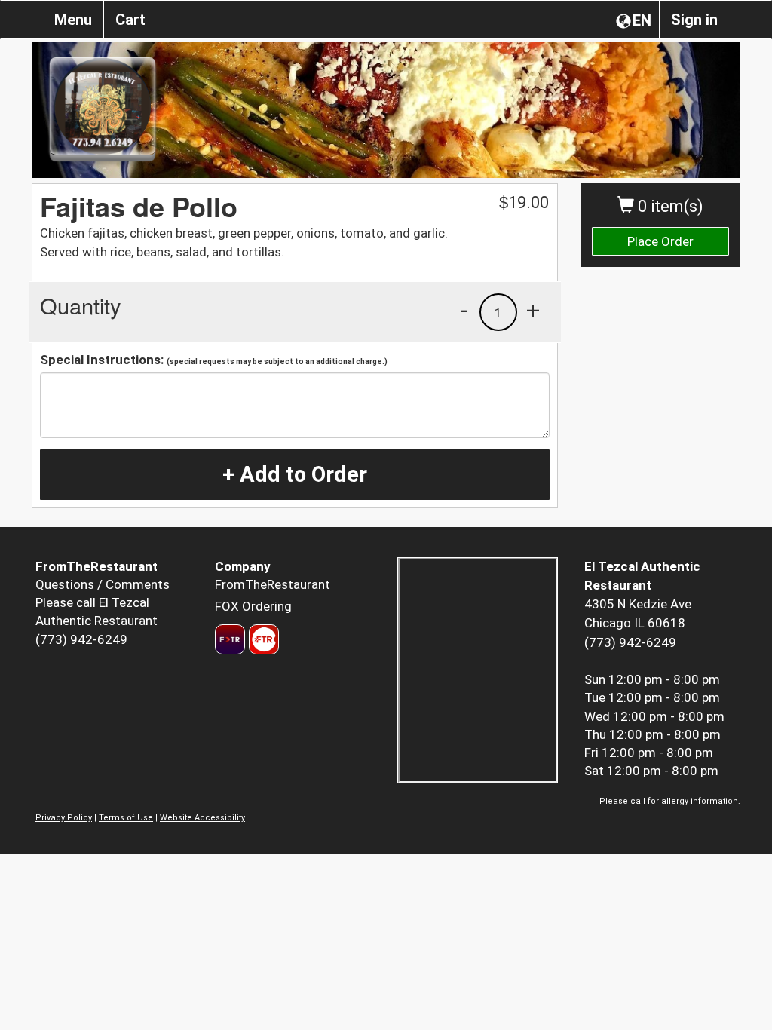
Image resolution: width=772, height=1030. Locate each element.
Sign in (694, 20)
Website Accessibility (202, 818)
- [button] (463, 310)
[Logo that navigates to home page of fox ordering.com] (262, 639)
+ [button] (533, 310)
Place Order (660, 241)
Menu (73, 20)
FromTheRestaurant (272, 584)
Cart (130, 20)
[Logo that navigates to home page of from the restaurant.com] (230, 639)
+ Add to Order (294, 474)
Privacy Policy (63, 818)
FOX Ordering (253, 606)
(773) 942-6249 (81, 639)
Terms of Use (126, 818)
